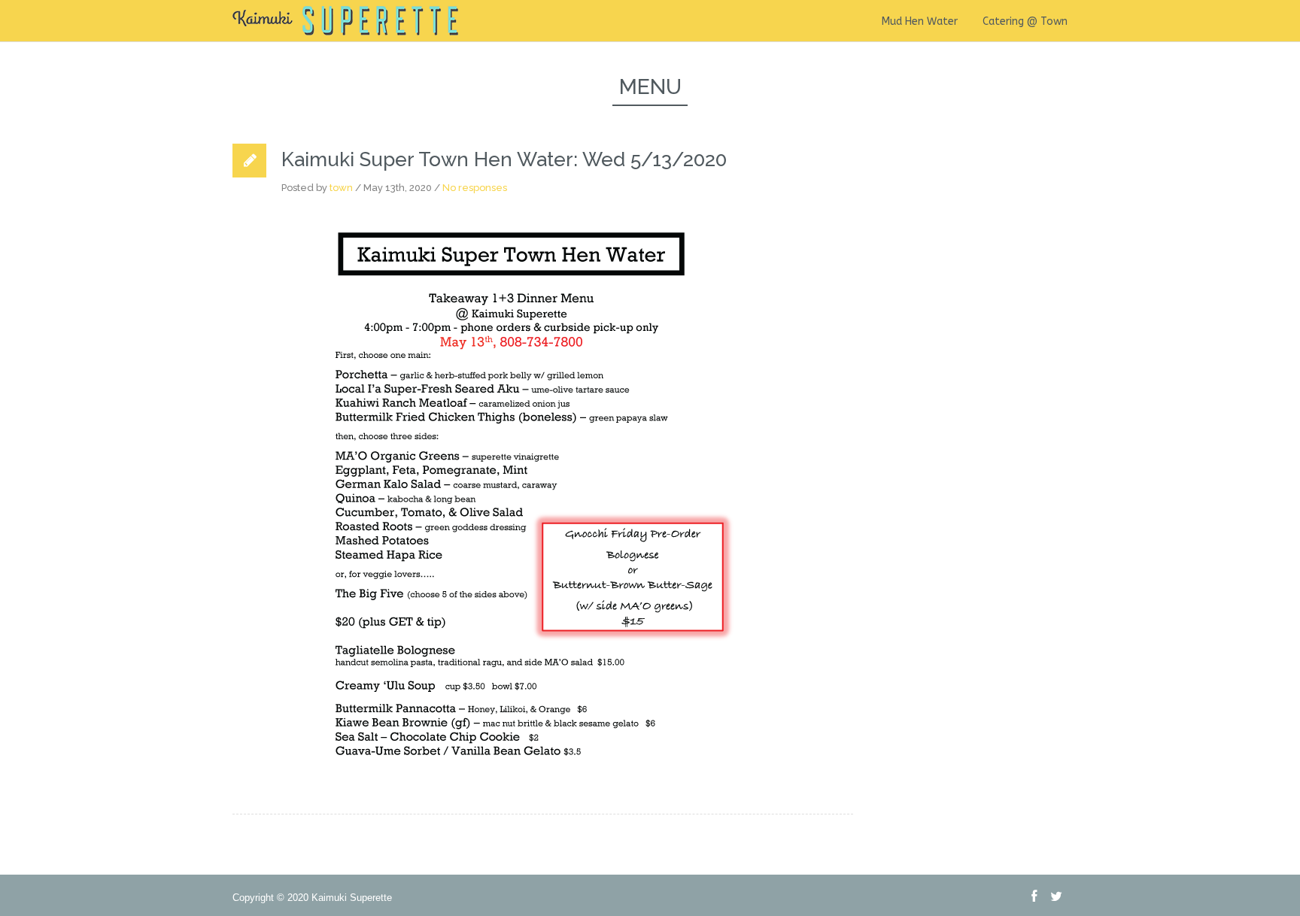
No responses (474, 187)
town (341, 187)
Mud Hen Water (920, 21)
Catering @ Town (1025, 21)
